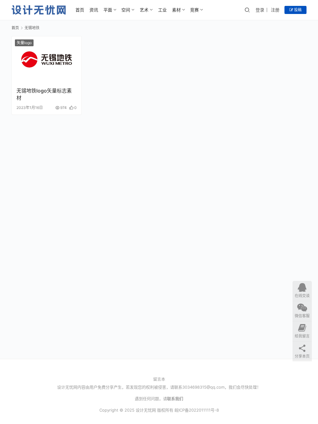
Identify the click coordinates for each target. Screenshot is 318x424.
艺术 (144, 9)
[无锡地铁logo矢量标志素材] (46, 59)
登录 (260, 9)
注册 (275, 9)
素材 (176, 9)
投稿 (297, 9)
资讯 (93, 9)
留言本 (159, 379)
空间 (125, 9)
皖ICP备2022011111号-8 (197, 410)
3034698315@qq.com (203, 387)
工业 (162, 9)
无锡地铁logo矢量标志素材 (44, 94)
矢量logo (24, 42)
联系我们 (175, 398)
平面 (107, 9)
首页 (79, 9)
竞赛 (194, 9)
